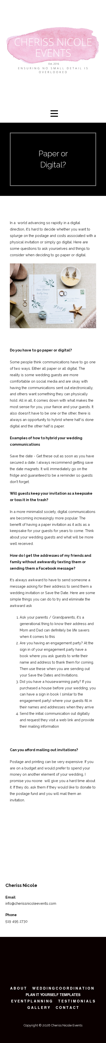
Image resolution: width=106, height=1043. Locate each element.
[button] (54, 113)
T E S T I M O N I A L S (76, 1000)
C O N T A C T (67, 1007)
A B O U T (18, 988)
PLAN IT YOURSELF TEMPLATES (53, 994)
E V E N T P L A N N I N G (31, 1000)
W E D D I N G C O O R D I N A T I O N (63, 988)
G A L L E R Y (38, 1007)
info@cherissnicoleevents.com (30, 903)
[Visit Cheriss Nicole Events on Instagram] (8, 860)
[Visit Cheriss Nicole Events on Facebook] (16, 860)
